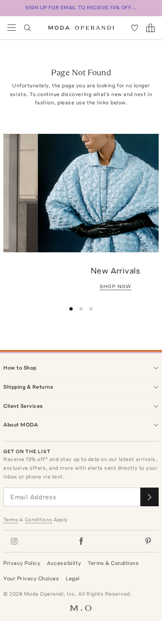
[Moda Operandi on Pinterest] (148, 541)
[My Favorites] (134, 28)
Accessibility (64, 563)
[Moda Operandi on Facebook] (81, 541)
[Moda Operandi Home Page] (81, 28)
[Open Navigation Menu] (12, 28)
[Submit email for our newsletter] (149, 497)
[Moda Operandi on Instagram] (14, 541)
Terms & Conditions (113, 563)
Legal (73, 578)
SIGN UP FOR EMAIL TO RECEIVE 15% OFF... (81, 7)
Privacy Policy (21, 563)
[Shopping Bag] (150, 28)
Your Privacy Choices (31, 578)
